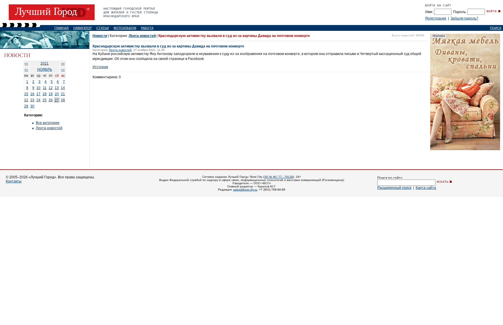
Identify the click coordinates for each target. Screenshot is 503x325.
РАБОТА (147, 28)
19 (51, 94)
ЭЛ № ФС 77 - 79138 (278, 176)
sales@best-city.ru (245, 189)
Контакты (14, 181)
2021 (44, 63)
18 (44, 94)
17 (38, 94)
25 (44, 100)
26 (51, 100)
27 (57, 100)
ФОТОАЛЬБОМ (125, 28)
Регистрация (435, 18)
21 (63, 94)
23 (32, 100)
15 (26, 94)
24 (38, 100)
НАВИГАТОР (82, 28)
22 (26, 100)
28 (63, 100)
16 (32, 94)
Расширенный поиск (394, 188)
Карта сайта (426, 188)
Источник (100, 67)
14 (63, 88)
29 (26, 106)
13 (57, 88)
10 (38, 88)
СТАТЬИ (102, 28)
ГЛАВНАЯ (61, 28)
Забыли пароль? (464, 18)
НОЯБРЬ (44, 70)
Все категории (47, 123)
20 (57, 94)
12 (51, 88)
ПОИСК (495, 28)
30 (32, 106)
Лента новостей (49, 128)
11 (45, 88)
